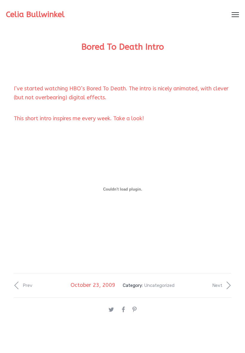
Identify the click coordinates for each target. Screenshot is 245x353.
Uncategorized (159, 285)
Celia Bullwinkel (35, 14)
